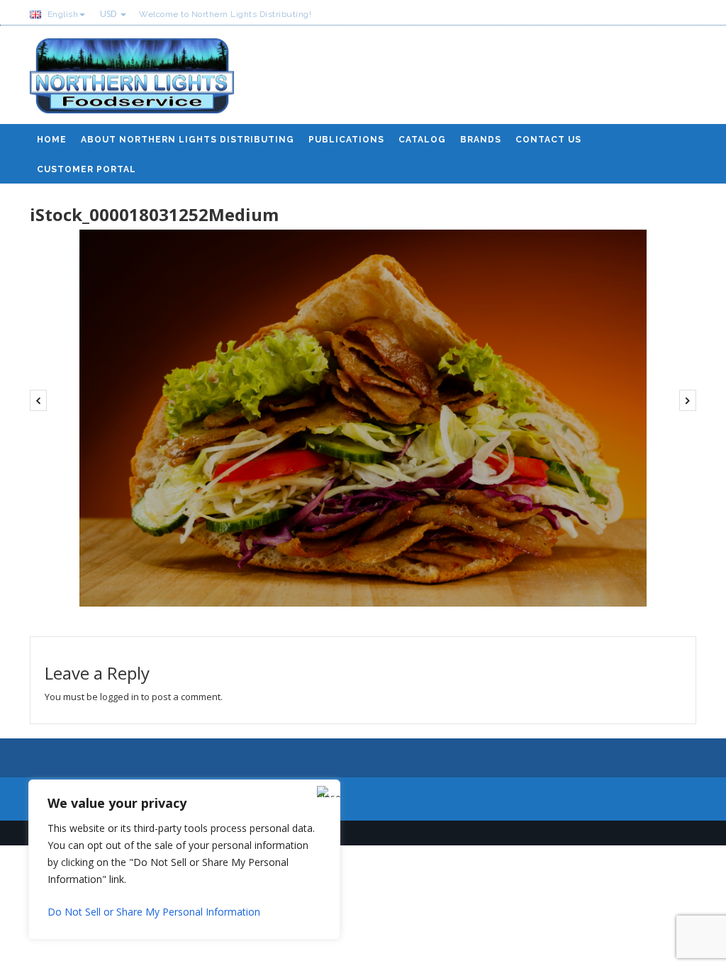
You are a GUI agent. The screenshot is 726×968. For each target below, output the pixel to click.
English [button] (61, 14)
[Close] (325, 791)
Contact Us (548, 140)
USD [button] (109, 14)
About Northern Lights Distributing (187, 140)
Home (52, 140)
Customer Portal (86, 169)
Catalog (422, 140)
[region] (184, 860)
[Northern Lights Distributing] (132, 81)
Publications (346, 140)
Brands (480, 140)
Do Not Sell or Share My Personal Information (154, 911)
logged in (119, 696)
